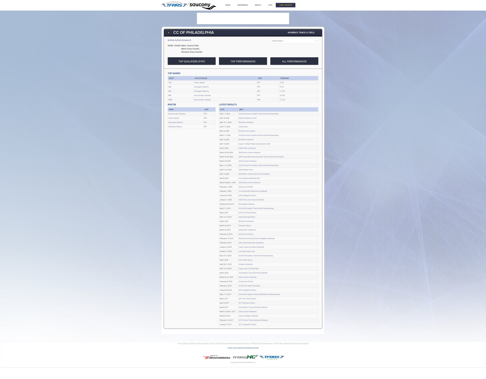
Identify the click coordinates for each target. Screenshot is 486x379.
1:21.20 (282, 100)
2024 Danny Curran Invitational (249, 152)
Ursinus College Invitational (248, 316)
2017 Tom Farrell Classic (247, 299)
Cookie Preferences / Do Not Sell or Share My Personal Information (283, 343)
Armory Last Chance (246, 187)
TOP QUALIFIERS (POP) (191, 61)
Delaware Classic (245, 225)
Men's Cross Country (190, 49)
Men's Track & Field (189, 45)
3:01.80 (282, 95)
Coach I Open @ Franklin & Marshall (251, 247)
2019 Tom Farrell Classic (247, 213)
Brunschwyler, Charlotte (202, 95)
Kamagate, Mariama (201, 87)
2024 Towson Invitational (247, 161)
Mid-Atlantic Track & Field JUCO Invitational (254, 174)
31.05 (282, 87)
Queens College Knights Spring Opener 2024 (254, 144)
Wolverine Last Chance (247, 131)
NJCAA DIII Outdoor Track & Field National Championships (259, 294)
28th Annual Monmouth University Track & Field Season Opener (261, 157)
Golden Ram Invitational (247, 148)
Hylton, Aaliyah (199, 82)
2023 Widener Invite (246, 170)
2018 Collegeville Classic (247, 290)
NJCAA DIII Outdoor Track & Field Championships (256, 208)
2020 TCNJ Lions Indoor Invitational (251, 200)
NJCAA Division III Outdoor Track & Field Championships (259, 114)
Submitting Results (234, 343)
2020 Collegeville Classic (247, 195)
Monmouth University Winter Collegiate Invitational (257, 238)
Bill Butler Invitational (246, 122)
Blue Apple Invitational (246, 204)
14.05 (282, 82)
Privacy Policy (182, 343)
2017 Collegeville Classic (247, 324)
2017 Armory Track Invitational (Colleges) (253, 320)
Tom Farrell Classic (245, 260)
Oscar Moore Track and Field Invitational (253, 273)
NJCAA (171, 40)
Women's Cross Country (191, 52)
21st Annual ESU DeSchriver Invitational (253, 191)
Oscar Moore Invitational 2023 (249, 178)
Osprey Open (243, 127)
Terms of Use (215, 343)
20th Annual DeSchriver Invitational (251, 243)
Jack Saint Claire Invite (247, 251)
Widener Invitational (246, 264)
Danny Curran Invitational (247, 277)
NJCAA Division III (183, 40)
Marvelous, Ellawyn (175, 127)
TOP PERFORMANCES (242, 61)
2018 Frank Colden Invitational (249, 286)
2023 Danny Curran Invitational (249, 182)
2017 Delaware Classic (247, 303)
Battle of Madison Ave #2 (248, 118)
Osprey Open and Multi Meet (249, 268)
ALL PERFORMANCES (294, 61)
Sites (224, 343)
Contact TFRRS (249, 343)
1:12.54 (282, 91)
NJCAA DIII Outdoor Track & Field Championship (256, 256)
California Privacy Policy (199, 343)
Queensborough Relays (247, 217)
